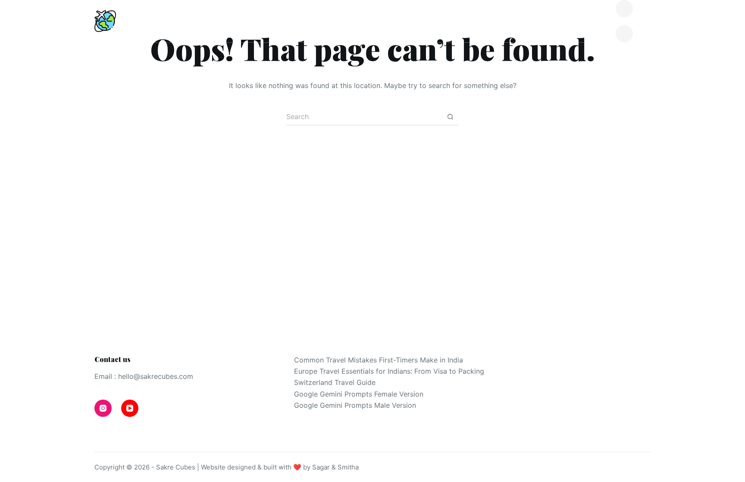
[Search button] (450, 117)
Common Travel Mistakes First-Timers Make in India (378, 360)
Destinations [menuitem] (187, 21)
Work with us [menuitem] (557, 21)
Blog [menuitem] (272, 21)
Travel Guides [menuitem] (456, 21)
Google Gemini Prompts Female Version (358, 394)
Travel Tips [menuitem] (353, 21)
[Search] (647, 21)
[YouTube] (624, 33)
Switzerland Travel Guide (335, 382)
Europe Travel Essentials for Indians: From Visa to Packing (389, 371)
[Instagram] (624, 8)
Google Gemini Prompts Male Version (355, 405)
